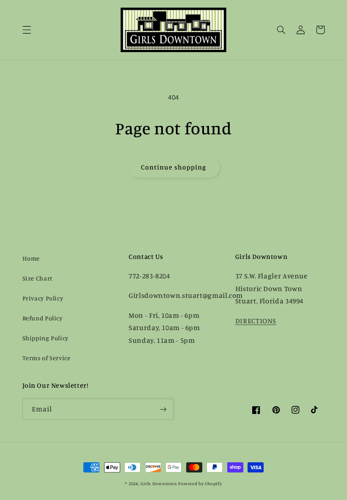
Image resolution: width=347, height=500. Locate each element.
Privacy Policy (42, 298)
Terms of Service (46, 357)
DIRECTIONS (255, 321)
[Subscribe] (163, 409)
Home (31, 258)
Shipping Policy (45, 338)
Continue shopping (174, 167)
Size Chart (37, 278)
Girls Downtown (158, 483)
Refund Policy (42, 318)
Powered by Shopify (200, 483)
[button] (26, 29)
